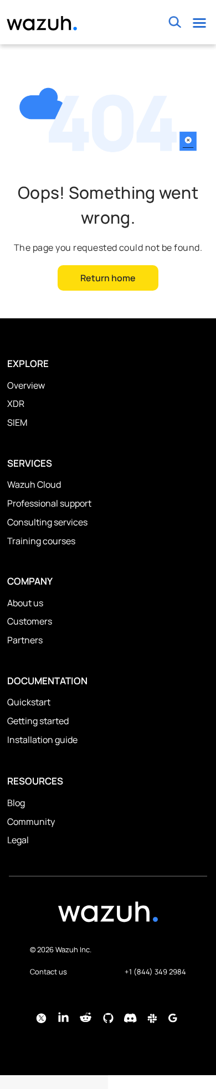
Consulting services (47, 522)
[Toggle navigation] (199, 22)
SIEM (17, 422)
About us (25, 603)
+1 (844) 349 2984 (155, 972)
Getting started (38, 721)
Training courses (41, 541)
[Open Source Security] (108, 917)
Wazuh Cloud (34, 484)
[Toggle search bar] (174, 22)
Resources (35, 781)
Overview (26, 385)
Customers (29, 621)
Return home (108, 278)
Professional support (49, 503)
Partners (25, 640)
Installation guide (42, 740)
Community (31, 822)
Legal (18, 840)
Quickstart (28, 702)
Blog (16, 803)
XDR (15, 404)
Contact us (48, 972)
